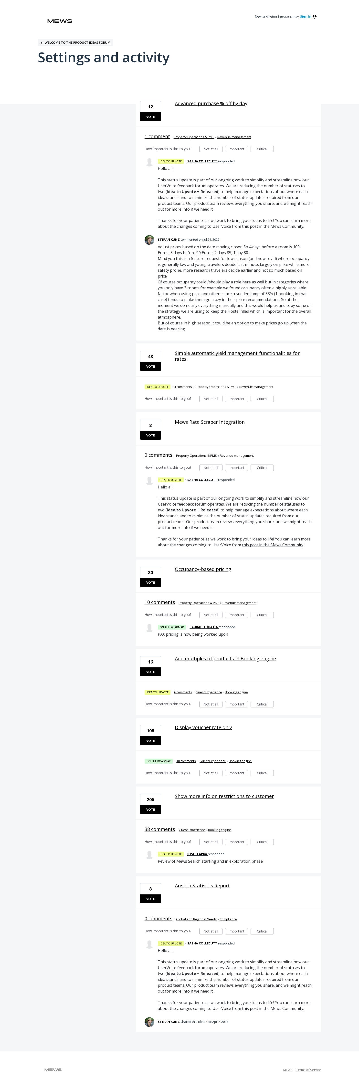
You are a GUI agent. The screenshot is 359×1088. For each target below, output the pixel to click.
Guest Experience (209, 692)
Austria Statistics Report (202, 885)
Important (238, 149)
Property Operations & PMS (194, 137)
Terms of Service (308, 1069)
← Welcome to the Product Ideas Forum (75, 42)
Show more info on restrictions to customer (224, 796)
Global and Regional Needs (196, 919)
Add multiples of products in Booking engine (225, 658)
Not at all (212, 149)
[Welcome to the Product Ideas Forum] (60, 21)
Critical (265, 149)
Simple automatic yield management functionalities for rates (237, 356)
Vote (150, 116)
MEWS (288, 1069)
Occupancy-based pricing (203, 569)
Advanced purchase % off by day (211, 103)
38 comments (160, 829)
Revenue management (234, 137)
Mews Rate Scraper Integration (210, 422)
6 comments (183, 692)
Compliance (228, 919)
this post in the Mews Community (272, 226)
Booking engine (236, 692)
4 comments (183, 386)
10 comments (160, 602)
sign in (305, 16)
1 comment (157, 136)
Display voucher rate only (203, 727)
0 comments (158, 455)
